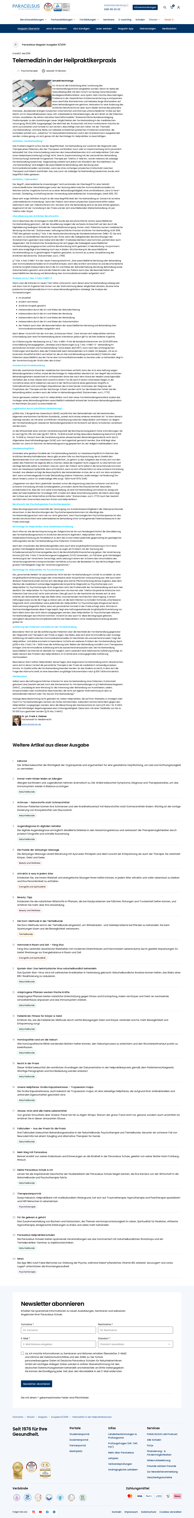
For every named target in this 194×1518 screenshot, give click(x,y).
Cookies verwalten (170, 1512)
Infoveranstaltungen (145, 7)
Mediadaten (169, 28)
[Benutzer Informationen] (178, 7)
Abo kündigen (81, 28)
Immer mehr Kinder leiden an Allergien (39, 778)
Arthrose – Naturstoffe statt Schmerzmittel (43, 802)
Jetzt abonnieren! (56, 28)
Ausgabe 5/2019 (59, 1416)
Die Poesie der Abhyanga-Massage (38, 849)
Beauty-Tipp (24, 897)
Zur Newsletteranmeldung (162, 1471)
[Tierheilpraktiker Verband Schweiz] (71, 1498)
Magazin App (125, 28)
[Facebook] (47, 1512)
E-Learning (125, 19)
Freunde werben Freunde (161, 1466)
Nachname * (105, 1324)
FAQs (150, 1445)
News (20, 1258)
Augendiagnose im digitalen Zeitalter (39, 826)
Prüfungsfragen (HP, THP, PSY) (123, 1445)
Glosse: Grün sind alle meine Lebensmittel (42, 1110)
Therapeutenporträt (29, 1193)
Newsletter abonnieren (36, 1384)
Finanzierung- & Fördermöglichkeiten (159, 1452)
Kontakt (116, 1512)
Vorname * (27, 1324)
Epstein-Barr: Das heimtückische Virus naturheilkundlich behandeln (56, 968)
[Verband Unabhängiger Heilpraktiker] (28, 1498)
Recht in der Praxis (28, 1063)
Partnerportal (78, 1445)
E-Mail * (25, 1338)
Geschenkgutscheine (159, 1477)
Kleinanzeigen (148, 28)
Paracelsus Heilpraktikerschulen (36, 1235)
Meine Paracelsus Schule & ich (35, 1169)
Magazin (42, 1416)
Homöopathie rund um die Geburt (37, 1039)
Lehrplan (113, 1458)
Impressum (131, 1512)
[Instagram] (33, 1512)
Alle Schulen (154, 1439)
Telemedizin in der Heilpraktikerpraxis (92, 1416)
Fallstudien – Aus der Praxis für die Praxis (41, 1128)
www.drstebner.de (31, 724)
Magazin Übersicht (29, 28)
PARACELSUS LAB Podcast (162, 1434)
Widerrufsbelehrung (158, 1460)
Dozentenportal (79, 1439)
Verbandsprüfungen (120, 1464)
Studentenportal (79, 1434)
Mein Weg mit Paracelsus (32, 1152)
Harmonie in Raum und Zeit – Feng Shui (40, 944)
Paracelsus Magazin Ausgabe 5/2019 (44, 44)
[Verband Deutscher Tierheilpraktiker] (38, 1498)
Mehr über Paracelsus (121, 1452)
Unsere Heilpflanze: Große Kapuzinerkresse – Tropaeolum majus (55, 1087)
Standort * (104, 1338)
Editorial (22, 761)
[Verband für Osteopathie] (49, 1498)
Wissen (31, 1416)
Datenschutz (148, 1512)
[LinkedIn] (54, 1512)
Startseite (18, 1416)
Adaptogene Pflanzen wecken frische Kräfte (43, 992)
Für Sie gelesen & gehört (31, 1217)
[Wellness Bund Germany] (60, 1498)
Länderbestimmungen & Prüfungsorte (122, 1435)
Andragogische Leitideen (123, 1469)
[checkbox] (22, 1353)
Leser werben (104, 28)
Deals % (169, 19)
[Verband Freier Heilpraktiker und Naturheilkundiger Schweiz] (83, 1498)
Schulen (140, 19)
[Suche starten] (165, 7)
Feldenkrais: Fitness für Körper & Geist (39, 1016)
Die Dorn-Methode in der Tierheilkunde (40, 921)
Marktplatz (76, 1451)
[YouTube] (40, 1512)
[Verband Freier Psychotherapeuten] (16, 1498)
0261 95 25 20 (112, 9)
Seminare (108, 19)
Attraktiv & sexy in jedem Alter (35, 873)
